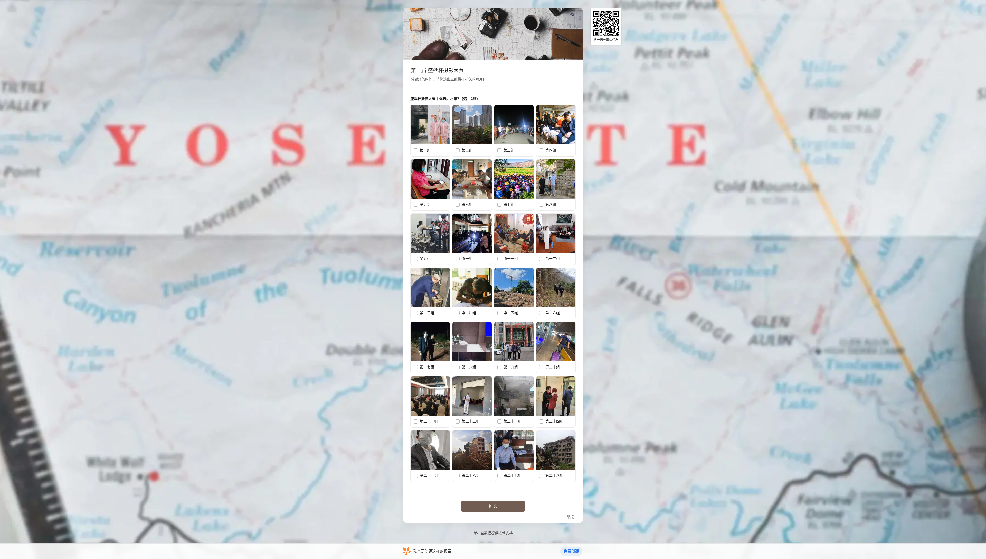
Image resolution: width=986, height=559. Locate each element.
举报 (570, 517)
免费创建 (571, 551)
